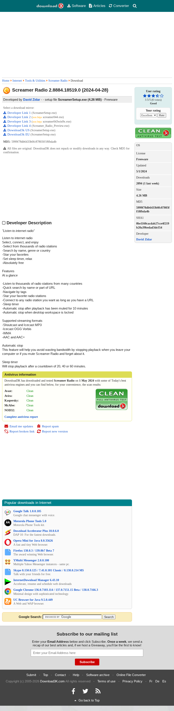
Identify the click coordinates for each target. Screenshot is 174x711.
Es (164, 681)
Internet (17, 80)
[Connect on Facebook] (73, 692)
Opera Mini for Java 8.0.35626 (33, 540)
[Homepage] (50, 6)
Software (79, 6)
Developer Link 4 (19, 125)
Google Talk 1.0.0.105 (27, 511)
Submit (31, 675)
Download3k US (18, 130)
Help (76, 675)
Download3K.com (52, 681)
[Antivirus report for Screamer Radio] (112, 409)
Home (5, 80)
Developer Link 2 (19, 117)
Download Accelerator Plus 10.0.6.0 (36, 531)
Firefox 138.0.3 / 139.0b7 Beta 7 (33, 550)
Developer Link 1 (19, 112)
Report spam (50, 426)
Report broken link (22, 431)
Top (45, 675)
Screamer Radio (57, 80)
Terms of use (106, 681)
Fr (150, 681)
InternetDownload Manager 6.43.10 (36, 580)
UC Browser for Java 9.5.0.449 (33, 599)
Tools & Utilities (35, 80)
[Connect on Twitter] (85, 692)
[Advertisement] (87, 44)
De (157, 681)
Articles (99, 6)
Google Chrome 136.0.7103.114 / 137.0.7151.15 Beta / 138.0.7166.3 (55, 589)
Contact (60, 675)
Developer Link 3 (19, 121)
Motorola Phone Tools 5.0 (29, 521)
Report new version (55, 431)
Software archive (97, 675)
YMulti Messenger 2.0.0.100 (31, 560)
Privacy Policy (132, 681)
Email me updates (21, 426)
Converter (121, 6)
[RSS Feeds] (98, 692)
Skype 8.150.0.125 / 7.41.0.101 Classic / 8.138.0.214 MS (48, 570)
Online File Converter (131, 675)
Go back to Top (89, 700)
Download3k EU (19, 134)
